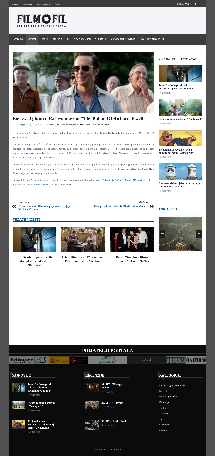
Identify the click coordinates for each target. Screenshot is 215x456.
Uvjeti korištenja (43, 4)
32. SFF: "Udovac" (112, 402)
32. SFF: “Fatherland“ (114, 421)
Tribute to (100, 39)
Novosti (32, 39)
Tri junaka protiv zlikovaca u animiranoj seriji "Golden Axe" (41, 424)
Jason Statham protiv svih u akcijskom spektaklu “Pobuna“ (34, 261)
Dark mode (183, 4)
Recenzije (57, 39)
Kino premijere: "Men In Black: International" (121, 206)
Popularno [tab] (188, 59)
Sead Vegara (21, 125)
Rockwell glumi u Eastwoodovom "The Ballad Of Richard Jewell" (79, 118)
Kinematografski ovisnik (123, 39)
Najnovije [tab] (170, 59)
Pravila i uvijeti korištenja (152, 39)
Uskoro (166, 209)
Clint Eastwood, (66, 125)
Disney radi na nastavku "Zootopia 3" (180, 119)
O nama (15, 4)
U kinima (164, 424)
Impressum (27, 4)
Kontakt (58, 4)
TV (68, 39)
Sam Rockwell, (79, 125)
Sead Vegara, (54, 125)
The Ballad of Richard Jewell (97, 125)
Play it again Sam (82, 39)
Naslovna (18, 39)
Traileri (44, 39)
